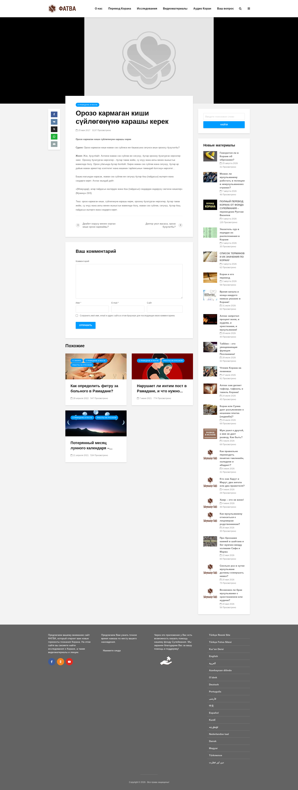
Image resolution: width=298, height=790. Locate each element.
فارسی (212, 698)
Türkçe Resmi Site (219, 635)
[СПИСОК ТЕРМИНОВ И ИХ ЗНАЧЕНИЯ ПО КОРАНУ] (210, 256)
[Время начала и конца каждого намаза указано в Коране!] (210, 294)
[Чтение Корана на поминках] (210, 371)
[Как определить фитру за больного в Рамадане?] (96, 366)
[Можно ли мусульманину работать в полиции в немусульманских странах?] (210, 176)
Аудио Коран (202, 8)
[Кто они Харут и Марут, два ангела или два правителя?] (210, 482)
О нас (98, 8)
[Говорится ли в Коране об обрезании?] (210, 156)
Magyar (213, 748)
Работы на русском (82, 365)
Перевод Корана (119, 8)
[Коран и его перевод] (210, 277)
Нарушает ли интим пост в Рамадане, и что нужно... (162, 388)
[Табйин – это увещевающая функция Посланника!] (210, 346)
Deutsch (214, 684)
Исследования (147, 8)
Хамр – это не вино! (232, 499)
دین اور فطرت (216, 762)
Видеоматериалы (175, 8)
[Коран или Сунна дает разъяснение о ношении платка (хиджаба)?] (210, 409)
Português (215, 691)
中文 (211, 705)
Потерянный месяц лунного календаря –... (91, 445)
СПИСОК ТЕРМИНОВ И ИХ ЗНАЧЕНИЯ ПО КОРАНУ (232, 257)
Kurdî (212, 720)
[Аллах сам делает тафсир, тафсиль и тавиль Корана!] (210, 388)
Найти (224, 124)
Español (214, 712)
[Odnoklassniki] (60, 661)
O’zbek (213, 677)
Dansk (212, 741)
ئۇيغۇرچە (213, 727)
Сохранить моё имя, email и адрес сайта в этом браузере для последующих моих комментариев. (127, 316)
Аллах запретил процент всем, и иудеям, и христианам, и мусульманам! (229, 322)
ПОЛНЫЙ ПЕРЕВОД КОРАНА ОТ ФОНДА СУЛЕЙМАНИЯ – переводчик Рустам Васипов (232, 208)
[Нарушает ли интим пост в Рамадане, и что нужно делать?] (162, 366)
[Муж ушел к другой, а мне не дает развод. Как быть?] (210, 433)
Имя (78, 303)
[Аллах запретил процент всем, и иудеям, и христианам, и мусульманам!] (210, 319)
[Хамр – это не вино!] (210, 503)
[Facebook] (51, 661)
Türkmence (215, 755)
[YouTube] (69, 661)
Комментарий (82, 261)
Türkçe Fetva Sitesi (220, 642)
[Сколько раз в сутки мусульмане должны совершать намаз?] (210, 568)
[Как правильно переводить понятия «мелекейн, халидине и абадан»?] (210, 454)
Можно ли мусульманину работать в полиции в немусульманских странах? (232, 180)
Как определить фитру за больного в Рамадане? (94, 388)
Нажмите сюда (112, 650)
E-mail (115, 303)
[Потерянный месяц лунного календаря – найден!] (96, 423)
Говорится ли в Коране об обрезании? (229, 156)
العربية (212, 663)
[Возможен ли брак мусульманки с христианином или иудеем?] (210, 593)
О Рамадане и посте (87, 105)
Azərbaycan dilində (220, 670)
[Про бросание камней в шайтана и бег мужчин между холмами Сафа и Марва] (210, 541)
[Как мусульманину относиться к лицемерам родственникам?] (210, 516)
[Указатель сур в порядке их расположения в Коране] (210, 232)
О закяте (76, 361)
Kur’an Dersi (216, 649)
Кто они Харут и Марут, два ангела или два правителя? (232, 482)
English (213, 656)
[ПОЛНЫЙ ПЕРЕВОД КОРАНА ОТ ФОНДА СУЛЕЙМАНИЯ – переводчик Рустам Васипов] (210, 204)
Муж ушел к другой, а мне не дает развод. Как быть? (232, 434)
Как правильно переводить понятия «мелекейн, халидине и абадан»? (232, 458)
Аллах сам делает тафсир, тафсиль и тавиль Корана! (231, 389)
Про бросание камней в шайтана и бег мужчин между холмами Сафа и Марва (232, 545)
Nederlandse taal (219, 734)
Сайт (149, 303)
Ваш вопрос (225, 8)
